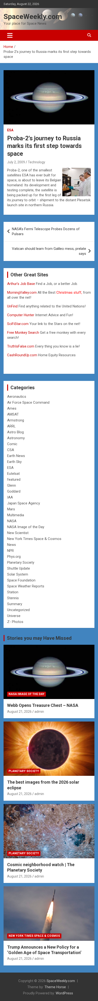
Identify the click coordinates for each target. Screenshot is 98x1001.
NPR (10, 550)
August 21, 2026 (19, 711)
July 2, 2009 (16, 162)
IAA (10, 497)
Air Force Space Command (28, 402)
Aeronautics (16, 396)
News (11, 545)
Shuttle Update (18, 568)
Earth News (16, 456)
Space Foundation (21, 580)
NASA (11, 521)
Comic (12, 444)
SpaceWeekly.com (33, 16)
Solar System (17, 574)
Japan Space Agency (23, 503)
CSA (10, 450)
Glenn (11, 485)
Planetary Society (20, 562)
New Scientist (18, 533)
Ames (11, 408)
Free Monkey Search (23, 332)
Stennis (13, 598)
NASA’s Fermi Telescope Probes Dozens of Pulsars (46, 231)
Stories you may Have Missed (39, 638)
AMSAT (13, 414)
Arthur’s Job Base (21, 284)
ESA (10, 130)
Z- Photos (15, 622)
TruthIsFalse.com (20, 346)
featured (13, 479)
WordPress (64, 993)
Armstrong (15, 420)
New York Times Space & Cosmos (34, 539)
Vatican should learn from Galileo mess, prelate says (49, 251)
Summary (14, 604)
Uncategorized (18, 610)
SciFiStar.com (18, 324)
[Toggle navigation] (10, 35)
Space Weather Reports (25, 586)
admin (39, 711)
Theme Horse (55, 987)
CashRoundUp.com (22, 355)
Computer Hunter (20, 315)
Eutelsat (13, 473)
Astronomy (16, 438)
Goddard (13, 491)
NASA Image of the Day (25, 527)
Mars (11, 509)
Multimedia (15, 515)
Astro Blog (15, 432)
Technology (36, 162)
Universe (13, 616)
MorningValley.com (22, 292)
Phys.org (14, 556)
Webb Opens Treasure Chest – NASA (42, 705)
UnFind (13, 306)
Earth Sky (14, 462)
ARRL (11, 426)
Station (12, 592)
